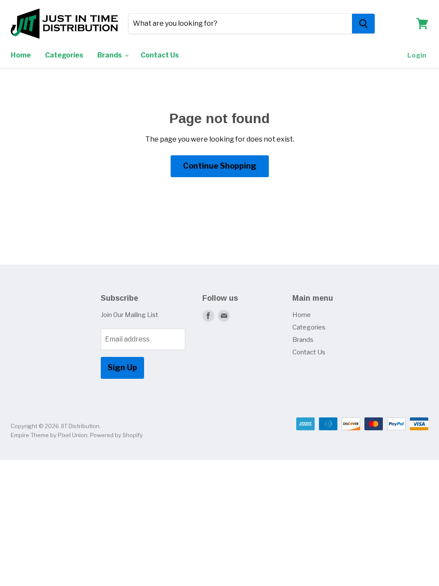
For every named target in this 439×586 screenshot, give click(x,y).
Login (416, 55)
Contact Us (160, 55)
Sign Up (122, 367)
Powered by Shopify (116, 435)
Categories (64, 55)
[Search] (363, 23)
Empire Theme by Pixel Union (49, 435)
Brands (110, 55)
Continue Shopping (219, 165)
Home (21, 55)
